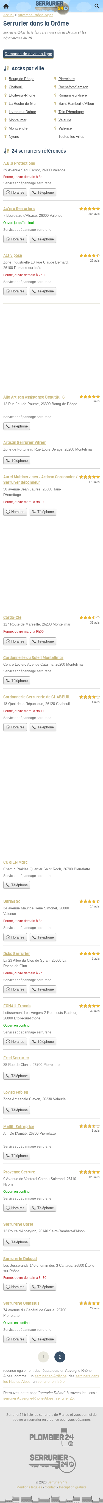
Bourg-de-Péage (21, 79)
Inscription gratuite (73, 1487)
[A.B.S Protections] (51, 173)
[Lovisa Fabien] (51, 1096)
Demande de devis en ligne (28, 53)
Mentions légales (29, 1487)
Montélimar (17, 120)
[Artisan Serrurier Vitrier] (51, 446)
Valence (65, 128)
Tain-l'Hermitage (71, 112)
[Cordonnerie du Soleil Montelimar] (51, 664)
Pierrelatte (67, 79)
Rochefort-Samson (73, 87)
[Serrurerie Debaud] (51, 1268)
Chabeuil (16, 87)
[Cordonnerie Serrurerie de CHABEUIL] (51, 707)
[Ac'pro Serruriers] (51, 219)
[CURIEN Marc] (51, 869)
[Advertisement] (51, 799)
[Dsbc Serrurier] (51, 966)
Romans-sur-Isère (73, 95)
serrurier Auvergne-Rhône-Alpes (28, 1398)
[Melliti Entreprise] (51, 1136)
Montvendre (18, 128)
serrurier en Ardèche (50, 1376)
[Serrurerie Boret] (51, 1228)
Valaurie (65, 120)
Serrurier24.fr (57, 1482)
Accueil (6, 6)
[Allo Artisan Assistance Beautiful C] (51, 406)
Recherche (97, 6)
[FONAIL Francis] (51, 1018)
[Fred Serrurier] (51, 1061)
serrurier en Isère (51, 1381)
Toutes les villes (71, 137)
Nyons (14, 137)
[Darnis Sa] (51, 914)
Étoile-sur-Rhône (22, 95)
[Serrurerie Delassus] (51, 1316)
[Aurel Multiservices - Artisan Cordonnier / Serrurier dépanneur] (51, 489)
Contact (50, 1487)
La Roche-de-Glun (23, 104)
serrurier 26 (65, 1398)
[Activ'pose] (51, 268)
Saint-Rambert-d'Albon (76, 104)
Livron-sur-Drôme (22, 112)
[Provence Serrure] (51, 1184)
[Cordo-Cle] (51, 624)
